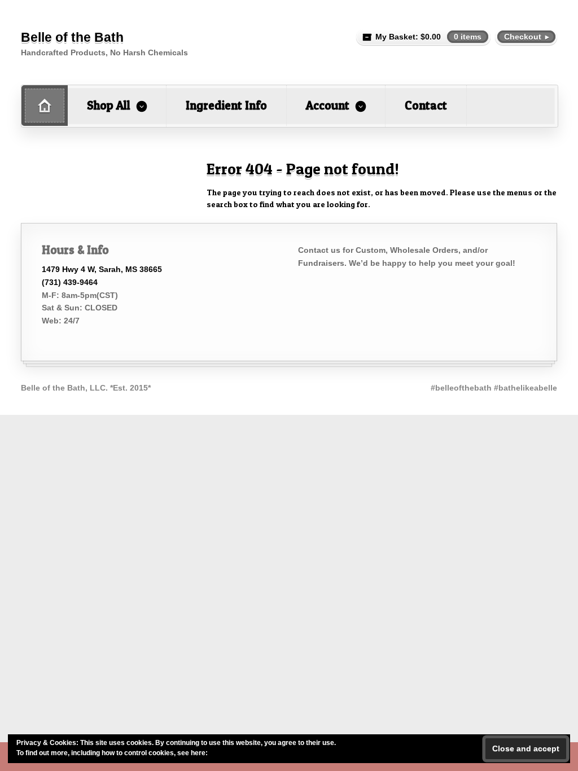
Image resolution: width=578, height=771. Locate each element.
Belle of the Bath (72, 37)
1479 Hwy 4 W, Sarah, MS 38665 (102, 269)
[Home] (44, 105)
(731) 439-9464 (70, 282)
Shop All (108, 105)
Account (327, 105)
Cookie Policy (231, 753)
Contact (426, 105)
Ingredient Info (226, 105)
